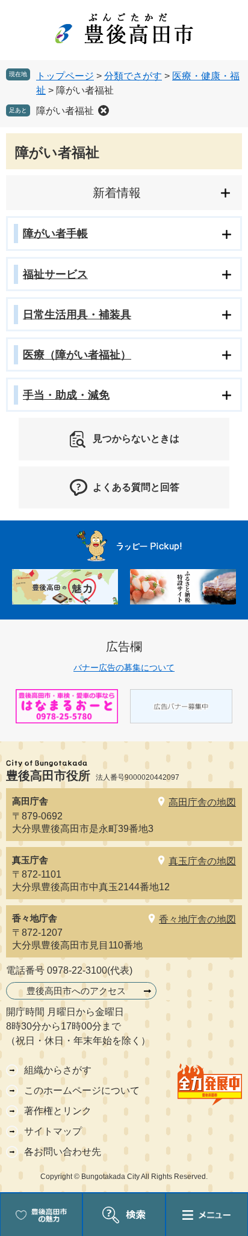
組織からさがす (57, 1070)
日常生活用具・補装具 (77, 315)
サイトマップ (53, 1131)
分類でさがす (133, 76)
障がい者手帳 (55, 234)
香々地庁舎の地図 (197, 919)
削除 (103, 110)
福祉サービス (55, 274)
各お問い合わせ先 (62, 1152)
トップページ (65, 76)
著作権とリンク (57, 1111)
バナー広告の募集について (124, 667)
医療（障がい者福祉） (77, 355)
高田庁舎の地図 (202, 802)
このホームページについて (82, 1090)
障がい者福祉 (65, 111)
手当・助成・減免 (66, 395)
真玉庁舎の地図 (202, 861)
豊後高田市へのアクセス (76, 991)
